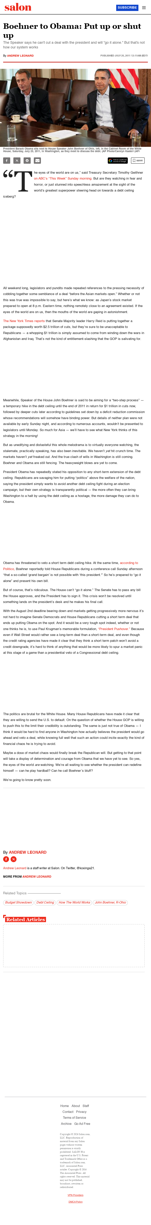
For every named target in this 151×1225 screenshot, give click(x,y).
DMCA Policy (76, 1202)
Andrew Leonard (20, 55)
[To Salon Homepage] (18, 7)
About (76, 1106)
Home (64, 1106)
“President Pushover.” (114, 629)
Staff (86, 1106)
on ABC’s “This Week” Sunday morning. (63, 178)
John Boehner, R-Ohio (110, 902)
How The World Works (74, 902)
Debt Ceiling (45, 902)
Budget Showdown (18, 902)
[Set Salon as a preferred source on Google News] (118, 160)
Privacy (81, 1112)
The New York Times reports (24, 321)
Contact (68, 1112)
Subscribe (127, 7)
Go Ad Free (82, 1124)
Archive (66, 1124)
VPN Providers (75, 1195)
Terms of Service (74, 1118)
